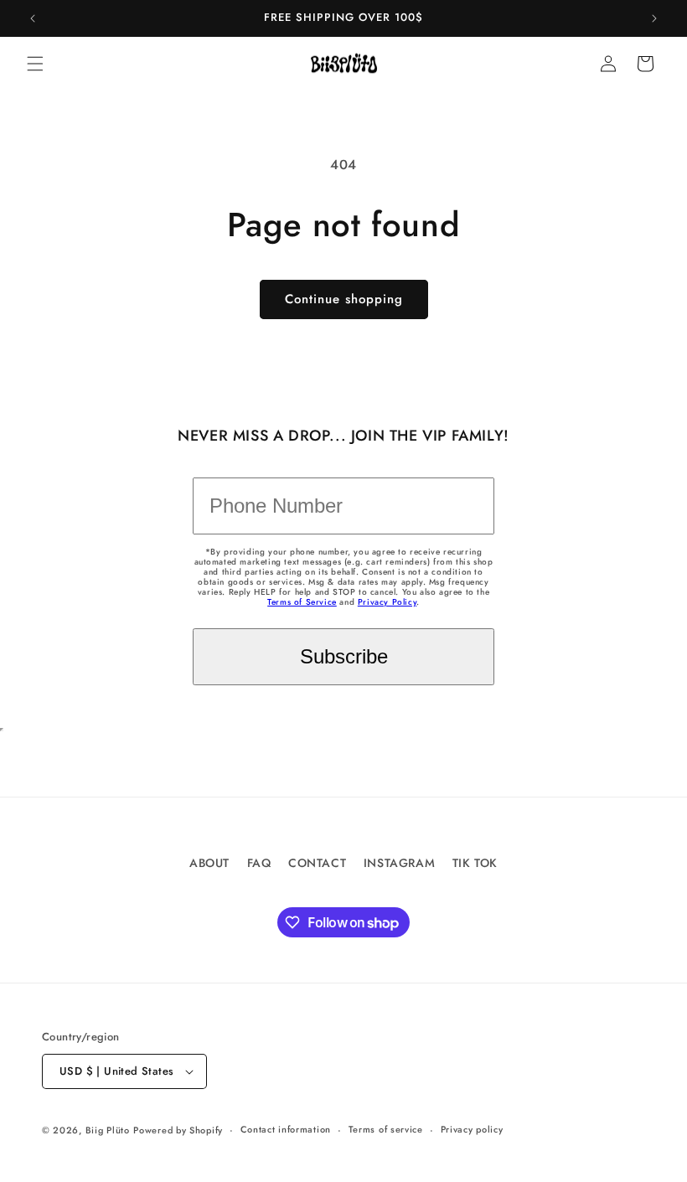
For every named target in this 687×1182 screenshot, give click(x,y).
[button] (35, 63)
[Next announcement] (654, 18)
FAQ (259, 862)
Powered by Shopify (178, 1130)
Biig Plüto (107, 1130)
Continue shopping (344, 299)
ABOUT (209, 862)
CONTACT (317, 862)
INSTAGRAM (399, 862)
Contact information (285, 1129)
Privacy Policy (387, 602)
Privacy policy (472, 1129)
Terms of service (386, 1129)
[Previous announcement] (32, 18)
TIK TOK (475, 862)
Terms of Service (302, 602)
